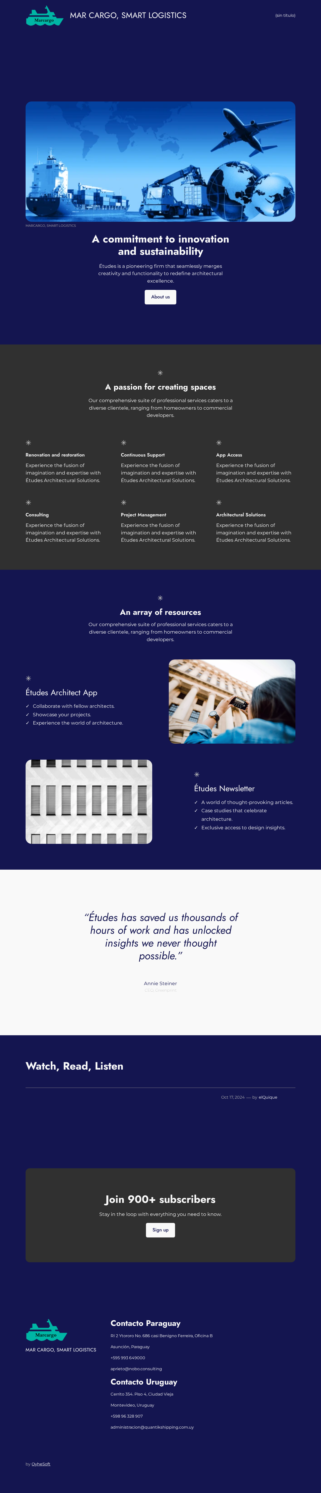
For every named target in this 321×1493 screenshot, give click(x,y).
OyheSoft (41, 1464)
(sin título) (285, 15)
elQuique (268, 1097)
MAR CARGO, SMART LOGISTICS (128, 15)
